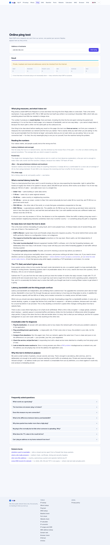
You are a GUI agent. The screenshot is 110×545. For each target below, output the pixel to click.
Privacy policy (76, 502)
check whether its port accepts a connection (65, 257)
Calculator (69, 2)
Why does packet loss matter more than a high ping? (30, 423)
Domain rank (44, 532)
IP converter (44, 524)
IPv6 (87, 2)
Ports (54, 2)
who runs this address (18, 458)
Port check (43, 516)
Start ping (93, 50)
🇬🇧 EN (94, 2)
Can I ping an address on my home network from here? (31, 439)
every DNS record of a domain (21, 461)
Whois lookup (44, 505)
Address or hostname (18, 46)
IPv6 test (43, 538)
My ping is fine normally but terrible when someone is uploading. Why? (36, 429)
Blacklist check (44, 513)
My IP (19, 2)
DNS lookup (44, 511)
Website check (44, 519)
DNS (42, 2)
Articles (42, 540)
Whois (32, 2)
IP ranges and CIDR (46, 527)
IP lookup (25, 2)
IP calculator (44, 522)
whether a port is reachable (20, 452)
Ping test (43, 508)
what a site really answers (20, 455)
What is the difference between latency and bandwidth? (32, 418)
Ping (37, 2)
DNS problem (66, 345)
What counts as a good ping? (22, 402)
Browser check (45, 535)
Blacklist (48, 2)
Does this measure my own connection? (26, 412)
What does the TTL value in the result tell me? (28, 434)
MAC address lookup (46, 530)
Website (61, 2)
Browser (81, 2)
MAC (75, 2)
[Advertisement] (55, 19)
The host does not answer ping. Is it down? (27, 407)
